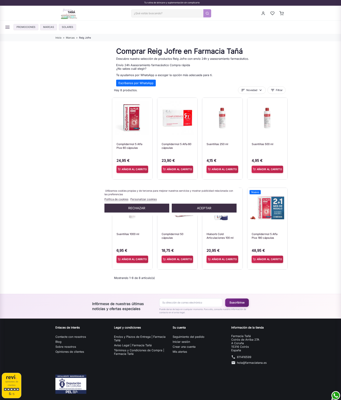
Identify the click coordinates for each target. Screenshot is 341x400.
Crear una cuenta (184, 346)
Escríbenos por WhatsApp (135, 83)
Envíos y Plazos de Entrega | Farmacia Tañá (140, 338)
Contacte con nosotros (70, 336)
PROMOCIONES (26, 26)
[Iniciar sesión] (263, 13)
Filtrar (276, 90)
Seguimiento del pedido (188, 336)
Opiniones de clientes (69, 351)
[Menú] (7, 27)
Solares (67, 26)
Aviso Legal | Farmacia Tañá (133, 345)
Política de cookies (116, 199)
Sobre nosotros (65, 346)
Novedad (252, 90)
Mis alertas (180, 351)
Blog (58, 341)
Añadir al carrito (134, 169)
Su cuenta (179, 327)
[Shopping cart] (282, 13)
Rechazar (136, 208)
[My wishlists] (273, 13)
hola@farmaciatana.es (252, 362)
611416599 (244, 357)
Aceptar (204, 208)
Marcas (48, 26)
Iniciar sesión (181, 341)
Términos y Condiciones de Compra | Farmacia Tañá (139, 352)
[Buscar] (207, 13)
